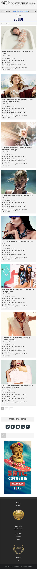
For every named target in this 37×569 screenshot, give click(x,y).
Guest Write (18, 526)
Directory (18, 558)
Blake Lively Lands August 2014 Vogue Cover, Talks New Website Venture (17, 100)
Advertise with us (18, 529)
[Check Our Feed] (22, 429)
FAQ (18, 560)
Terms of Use (18, 534)
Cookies (18, 536)
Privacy (18, 539)
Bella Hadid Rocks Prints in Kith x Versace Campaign (24, 11)
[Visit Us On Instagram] (27, 429)
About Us (18, 503)
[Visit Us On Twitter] (7, 429)
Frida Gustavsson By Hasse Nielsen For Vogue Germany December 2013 (17, 387)
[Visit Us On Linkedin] (17, 429)
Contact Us (18, 505)
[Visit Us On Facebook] (12, 429)
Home (2, 24)
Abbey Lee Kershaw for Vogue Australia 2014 (17, 195)
